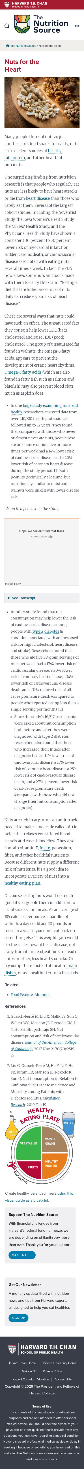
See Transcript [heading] (23, 598)
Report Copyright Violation (31, 1379)
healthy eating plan (22, 883)
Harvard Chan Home (22, 1363)
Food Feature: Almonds (30, 994)
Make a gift (22, 1255)
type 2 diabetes (45, 631)
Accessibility (63, 1379)
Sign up (18, 1318)
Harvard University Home (58, 1363)
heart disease (38, 198)
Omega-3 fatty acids (22, 372)
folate (45, 847)
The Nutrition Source (23, 46)
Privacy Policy (52, 1371)
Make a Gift (29, 1371)
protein (18, 157)
